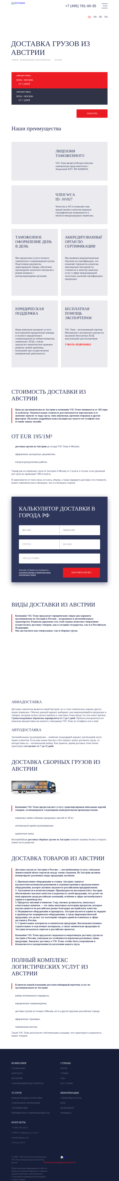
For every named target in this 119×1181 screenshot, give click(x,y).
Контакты (16, 1073)
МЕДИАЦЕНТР (67, 1108)
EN (95, 17)
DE (100, 17)
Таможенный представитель (27, 1083)
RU (89, 17)
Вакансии (16, 1078)
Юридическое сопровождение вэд (30, 1113)
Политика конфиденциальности (59, 1162)
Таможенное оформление (25, 1103)
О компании (18, 1068)
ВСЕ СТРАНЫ (66, 1083)
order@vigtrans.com (20, 1138)
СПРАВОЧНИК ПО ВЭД (70, 1098)
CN (106, 17)
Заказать (92, 113)
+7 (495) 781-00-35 (80, 6)
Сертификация (19, 1108)
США (62, 1078)
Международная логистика (27, 1098)
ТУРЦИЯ (64, 1073)
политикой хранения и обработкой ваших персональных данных (35, 573)
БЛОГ (63, 1103)
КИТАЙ (63, 1068)
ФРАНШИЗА (65, 1113)
